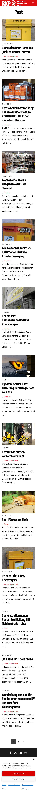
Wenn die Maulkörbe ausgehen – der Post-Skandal (14, 184)
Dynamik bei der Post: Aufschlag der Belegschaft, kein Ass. (18, 388)
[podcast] (25, 752)
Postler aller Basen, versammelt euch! (13, 454)
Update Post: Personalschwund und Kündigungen (15, 320)
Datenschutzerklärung (14, 785)
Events (6, 628)
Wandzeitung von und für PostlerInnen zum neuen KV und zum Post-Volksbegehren (18, 700)
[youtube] (16, 752)
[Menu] (33, 3)
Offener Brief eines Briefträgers (13, 577)
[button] (34, 759)
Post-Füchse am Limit (15, 519)
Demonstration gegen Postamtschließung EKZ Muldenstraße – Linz (16, 619)
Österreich (7, 125)
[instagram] (20, 752)
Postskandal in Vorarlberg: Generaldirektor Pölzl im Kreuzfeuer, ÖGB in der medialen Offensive (18, 114)
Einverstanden (18, 773)
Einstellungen (18, 779)
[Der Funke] (13, 5)
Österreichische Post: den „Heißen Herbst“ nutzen (17, 49)
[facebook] (11, 752)
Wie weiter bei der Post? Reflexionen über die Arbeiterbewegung (16, 252)
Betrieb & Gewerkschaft (11, 56)
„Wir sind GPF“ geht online (17, 659)
